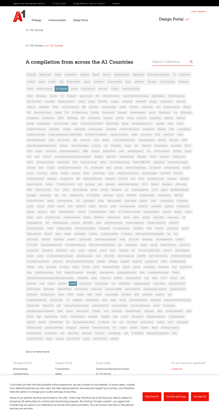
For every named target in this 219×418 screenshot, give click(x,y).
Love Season (166, 101)
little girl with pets (36, 140)
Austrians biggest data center (41, 145)
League (114, 101)
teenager (31, 195)
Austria (74, 89)
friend (130, 118)
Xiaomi (96, 74)
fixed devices (73, 81)
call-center (32, 239)
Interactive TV (100, 339)
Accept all (200, 396)
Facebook (117, 311)
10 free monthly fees (181, 256)
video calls (96, 289)
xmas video (173, 217)
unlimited (147, 294)
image (58, 112)
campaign (44, 107)
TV (174, 74)
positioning (172, 228)
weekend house (132, 311)
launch (173, 278)
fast (61, 81)
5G (97, 96)
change (66, 129)
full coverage (101, 283)
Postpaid (71, 96)
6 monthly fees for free (38, 261)
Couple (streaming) (36, 300)
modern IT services (36, 129)
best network (147, 322)
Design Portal (171, 19)
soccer (124, 316)
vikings (30, 212)
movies (186, 168)
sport (39, 217)
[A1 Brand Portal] (19, 16)
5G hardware (92, 300)
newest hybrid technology (135, 96)
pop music (185, 245)
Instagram (71, 327)
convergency (184, 129)
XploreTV (173, 223)
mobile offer (33, 305)
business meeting (138, 300)
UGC (171, 129)
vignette (160, 123)
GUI (176, 234)
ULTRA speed (33, 289)
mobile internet (121, 74)
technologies (43, 123)
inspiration (185, 74)
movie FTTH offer (35, 201)
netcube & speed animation (40, 311)
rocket (30, 256)
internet (31, 81)
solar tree (139, 81)
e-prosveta (146, 134)
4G (67, 322)
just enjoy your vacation (155, 289)
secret (185, 228)
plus (115, 316)
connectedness (137, 112)
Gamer (51, 283)
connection (185, 267)
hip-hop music (34, 101)
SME (89, 294)
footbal (160, 322)
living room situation (178, 162)
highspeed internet (156, 316)
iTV (66, 112)
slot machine (73, 339)
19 (67, 300)
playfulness (124, 283)
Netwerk (178, 173)
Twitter (81, 101)
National (181, 118)
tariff (184, 140)
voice (180, 134)
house (91, 101)
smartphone (71, 74)
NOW (70, 294)
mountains (111, 129)
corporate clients (101, 327)
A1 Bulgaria (137, 333)
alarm (30, 162)
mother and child (35, 179)
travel (30, 217)
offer (29, 151)
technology (45, 195)
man (174, 267)
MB (83, 107)
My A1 (188, 145)
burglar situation (66, 101)
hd (183, 217)
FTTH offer (32, 245)
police (152, 112)
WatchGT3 (48, 305)
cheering (31, 283)
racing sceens (47, 294)
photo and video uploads (76, 305)
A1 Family (42, 173)
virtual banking (178, 261)
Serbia (58, 74)
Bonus (125, 123)
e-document (85, 283)
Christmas (183, 81)
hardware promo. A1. (142, 123)
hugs (113, 300)
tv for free (99, 333)
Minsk (155, 327)
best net (46, 239)
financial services (130, 89)
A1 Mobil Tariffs (34, 339)
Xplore (69, 311)
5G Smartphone (176, 316)
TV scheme (182, 201)
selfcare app (56, 300)
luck (29, 156)
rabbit (99, 294)
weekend (84, 327)
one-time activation (140, 305)
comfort (96, 311)
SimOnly (177, 151)
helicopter (49, 289)
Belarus (106, 74)
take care (180, 101)
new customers (119, 305)
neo (121, 322)
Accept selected (133, 271)
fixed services (88, 89)
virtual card (32, 250)
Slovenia (31, 74)
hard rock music (43, 190)
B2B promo (186, 112)
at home (31, 168)
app (39, 316)
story (170, 123)
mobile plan (183, 206)
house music (83, 311)
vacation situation (119, 134)
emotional (176, 145)
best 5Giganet (182, 250)
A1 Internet (103, 322)
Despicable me (34, 223)
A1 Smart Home (79, 112)
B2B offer (102, 101)
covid (73, 283)
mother (133, 327)
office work (181, 184)
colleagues (79, 129)
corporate (149, 311)
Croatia (114, 89)
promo (30, 173)
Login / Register (198, 11)
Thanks (175, 272)
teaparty (169, 118)
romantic (160, 294)
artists (157, 305)
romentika (141, 101)
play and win (81, 289)
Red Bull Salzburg (179, 190)
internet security (176, 96)
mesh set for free (100, 305)
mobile (53, 96)
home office (159, 283)
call (62, 333)
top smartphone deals (83, 322)
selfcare (62, 283)
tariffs (64, 316)
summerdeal (114, 333)
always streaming (53, 327)
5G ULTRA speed (35, 228)
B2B (137, 294)
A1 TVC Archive (35, 45)
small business (34, 327)
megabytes (155, 118)
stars (60, 311)
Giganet (162, 129)
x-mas (30, 206)
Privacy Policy (78, 155)
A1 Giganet (61, 89)
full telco (152, 81)
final (157, 134)
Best (160, 311)
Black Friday (112, 123)
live (113, 283)
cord (42, 283)
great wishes (158, 96)
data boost (73, 333)
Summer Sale (56, 322)
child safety (94, 118)
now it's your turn (70, 107)
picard (39, 151)
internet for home (111, 96)
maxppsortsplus (142, 283)
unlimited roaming (44, 272)
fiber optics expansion (158, 74)
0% (28, 112)
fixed (170, 322)
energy (80, 294)
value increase (115, 81)
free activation (78, 316)
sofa (106, 311)
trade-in (31, 107)
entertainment (34, 333)
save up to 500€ (113, 289)
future (30, 89)
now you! (103, 89)
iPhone (186, 107)
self (59, 305)
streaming (72, 118)
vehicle (30, 267)
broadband (148, 129)
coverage (49, 101)
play (175, 333)
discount (108, 118)
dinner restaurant (174, 311)
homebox (126, 294)
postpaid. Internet (36, 134)
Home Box (32, 294)
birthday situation (170, 327)
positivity (141, 118)
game (74, 123)
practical (42, 212)
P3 (114, 327)
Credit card (164, 112)
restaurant (127, 101)
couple (123, 327)
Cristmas (122, 112)
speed (42, 81)
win (158, 107)
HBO (29, 190)
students (184, 179)
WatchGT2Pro (64, 289)
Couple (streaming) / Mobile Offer (65, 134)
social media (111, 294)
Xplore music (86, 96)
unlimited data (109, 107)
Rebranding (108, 112)
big (182, 278)
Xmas (128, 81)
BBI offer (178, 195)
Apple (49, 339)
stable (87, 81)
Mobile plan (45, 74)
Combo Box (169, 305)
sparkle (178, 212)
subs (189, 311)
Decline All (152, 396)
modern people (177, 289)
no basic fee (51, 333)
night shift (54, 129)
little (41, 168)
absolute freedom (45, 162)
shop (104, 300)
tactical (120, 118)
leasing (59, 339)
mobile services (44, 89)
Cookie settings (176, 396)
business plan (95, 129)
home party (182, 322)
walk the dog (51, 316)
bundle (52, 81)
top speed (155, 300)
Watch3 (31, 322)
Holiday (95, 112)
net (114, 322)
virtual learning (167, 81)
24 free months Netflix (91, 123)
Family (180, 123)
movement (168, 134)
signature (77, 300)
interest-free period (129, 129)
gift (83, 118)
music (188, 212)
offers (55, 107)
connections (48, 118)
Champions (32, 118)
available (92, 316)
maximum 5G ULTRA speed (177, 300)
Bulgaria (85, 74)
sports (123, 300)
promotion (99, 81)
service (42, 322)
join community (132, 289)
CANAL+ (180, 239)
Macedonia (138, 74)
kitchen (40, 206)
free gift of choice (42, 112)
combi (40, 256)
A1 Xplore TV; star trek (96, 134)
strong (30, 123)
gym (37, 156)
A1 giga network (172, 107)
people (153, 101)
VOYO (61, 118)
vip (175, 112)
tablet (61, 294)
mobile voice (179, 156)
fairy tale (174, 140)
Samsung (86, 333)
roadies (144, 327)
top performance (177, 283)
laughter (105, 316)
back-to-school (34, 184)
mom (40, 267)
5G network (137, 316)
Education (132, 322)
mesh (134, 134)
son (169, 294)
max (29, 272)
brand (30, 316)
